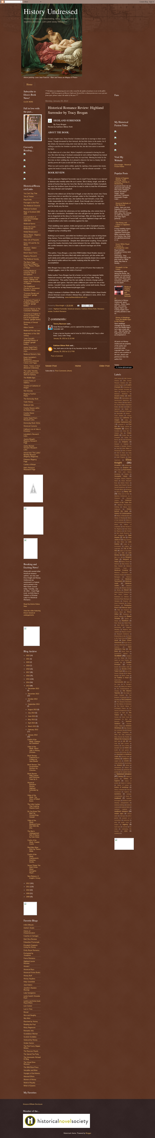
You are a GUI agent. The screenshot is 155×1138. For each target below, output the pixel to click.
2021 (28, 659)
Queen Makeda (119, 616)
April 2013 (31, 723)
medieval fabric (125, 807)
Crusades (117, 437)
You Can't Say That (30, 193)
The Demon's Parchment (124, 701)
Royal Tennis (127, 642)
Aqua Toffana (118, 402)
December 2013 (33, 688)
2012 (28, 883)
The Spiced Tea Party (31, 1054)
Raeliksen (125, 620)
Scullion (116, 669)
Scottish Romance (59, 311)
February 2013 (33, 729)
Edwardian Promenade (31, 942)
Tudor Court (125, 717)
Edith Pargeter (121, 457)
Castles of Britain (30, 464)
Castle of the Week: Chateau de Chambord (33, 741)
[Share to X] (87, 306)
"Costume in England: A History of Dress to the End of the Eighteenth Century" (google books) (32, 316)
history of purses (123, 785)
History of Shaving (119, 518)
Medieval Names (29, 224)
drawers (119, 765)
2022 (28, 655)
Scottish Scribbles (30, 1037)
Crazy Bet (126, 431)
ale (124, 741)
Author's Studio (29, 928)
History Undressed (51, 11)
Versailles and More (30, 1070)
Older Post (104, 366)
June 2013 (32, 716)
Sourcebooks (118, 682)
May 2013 (31, 719)
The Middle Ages (29, 378)
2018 (28, 669)
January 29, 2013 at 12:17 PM (63, 351)
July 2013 (31, 713)
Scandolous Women (121, 653)
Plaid (118, 609)
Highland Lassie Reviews (29, 962)
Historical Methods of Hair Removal (123, 204)
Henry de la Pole (123, 493)
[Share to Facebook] (89, 306)
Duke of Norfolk (127, 450)
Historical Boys (29, 969)
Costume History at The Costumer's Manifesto (32, 310)
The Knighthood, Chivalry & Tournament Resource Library (32, 288)
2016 (28, 676)
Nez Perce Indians (121, 594)
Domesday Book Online (32, 423)
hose (128, 789)
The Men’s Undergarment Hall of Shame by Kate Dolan (33, 834)
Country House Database (29, 414)
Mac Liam (125, 555)
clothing (117, 758)
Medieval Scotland (30, 209)
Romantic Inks (29, 1031)
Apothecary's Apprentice (121, 400)
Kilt (124, 537)
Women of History (30, 1079)
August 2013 (32, 709)
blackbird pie (118, 747)
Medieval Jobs (29, 405)
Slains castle (125, 675)
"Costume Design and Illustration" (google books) (31, 295)
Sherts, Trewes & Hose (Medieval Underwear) (32, 367)
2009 (28, 893)
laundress (117, 794)
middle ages (118, 813)
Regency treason (126, 631)
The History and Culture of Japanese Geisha (122, 224)
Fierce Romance (29, 958)
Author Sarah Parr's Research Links (30, 419)
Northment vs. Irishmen (121, 596)
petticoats (126, 820)
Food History (127, 469)
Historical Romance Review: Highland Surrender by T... (32, 787)
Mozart (26, 1012)
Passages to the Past (31, 203)
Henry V (118, 491)
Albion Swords (29, 327)
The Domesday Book (31, 399)
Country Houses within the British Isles (31, 409)
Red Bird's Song (123, 625)
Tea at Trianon (29, 196)
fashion (127, 767)
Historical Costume (30, 426)
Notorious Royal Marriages (121, 599)
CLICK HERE (28, 102)
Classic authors (124, 426)
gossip (116, 772)
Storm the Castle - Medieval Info (30, 228)
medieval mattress (120, 809)
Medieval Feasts (119, 574)
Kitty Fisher (120, 542)
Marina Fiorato (125, 561)
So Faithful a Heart (121, 677)
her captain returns (126, 772)
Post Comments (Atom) (63, 371)
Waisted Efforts (29, 1076)
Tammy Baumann (59, 324)
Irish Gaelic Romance (123, 533)
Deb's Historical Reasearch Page (29, 468)
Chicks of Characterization (29, 932)
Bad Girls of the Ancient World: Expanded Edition (122, 405)
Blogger (88, 1133)
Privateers (126, 614)
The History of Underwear (123, 704)
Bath (122, 407)
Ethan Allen (117, 469)
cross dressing (118, 763)
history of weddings (121, 787)
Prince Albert (118, 612)
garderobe (126, 769)
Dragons (125, 441)
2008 (28, 897)
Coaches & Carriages (31, 936)
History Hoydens (29, 979)
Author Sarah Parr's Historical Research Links (30, 349)
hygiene (126, 791)
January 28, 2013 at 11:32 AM (63, 338)
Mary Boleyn (125, 563)
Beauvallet (120, 413)
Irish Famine (127, 531)
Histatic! (26, 966)
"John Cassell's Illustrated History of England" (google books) (31, 341)
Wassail (129, 730)
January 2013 (32, 735)
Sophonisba (117, 680)
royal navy (117, 826)
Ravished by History (31, 1021)
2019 (28, 665)
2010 (28, 890)
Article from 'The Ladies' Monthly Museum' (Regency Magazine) (32, 454)
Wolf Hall (117, 741)
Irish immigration (119, 535)
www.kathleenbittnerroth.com (76, 297)
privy (115, 822)
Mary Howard (118, 566)
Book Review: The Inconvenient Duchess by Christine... (33, 767)
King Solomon (127, 539)
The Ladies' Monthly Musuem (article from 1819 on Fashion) (31, 373)
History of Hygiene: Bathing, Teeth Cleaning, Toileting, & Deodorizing (121, 181)
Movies (119, 590)
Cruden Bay (125, 435)
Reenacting (117, 627)
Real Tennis (117, 623)
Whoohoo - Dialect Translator (30, 249)
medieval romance (121, 811)
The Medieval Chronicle (32, 206)
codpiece (126, 758)
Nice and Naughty (30, 1015)
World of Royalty (29, 1083)
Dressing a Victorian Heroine (122, 446)
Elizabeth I (118, 465)
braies (127, 747)
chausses (117, 752)
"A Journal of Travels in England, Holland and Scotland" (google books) (32, 303)
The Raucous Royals (31, 1051)
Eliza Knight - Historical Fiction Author (122, 165)
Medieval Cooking (121, 570)
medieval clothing (119, 805)
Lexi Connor (28, 1006)
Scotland (117, 656)
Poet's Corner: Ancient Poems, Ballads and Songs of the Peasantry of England (32, 280)
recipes (116, 824)
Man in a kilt (118, 557)
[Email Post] (78, 305)
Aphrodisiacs (125, 398)
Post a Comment (57, 356)
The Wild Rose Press (31, 1067)
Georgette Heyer (120, 476)
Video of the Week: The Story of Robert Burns (33, 798)
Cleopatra (117, 428)
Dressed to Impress (121, 444)
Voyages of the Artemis (32, 1073)
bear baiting (125, 745)
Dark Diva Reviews (30, 939)
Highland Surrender (60, 309)
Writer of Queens (29, 1086)
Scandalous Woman (31, 1034)
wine (126, 831)
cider (130, 752)
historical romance (74, 309)
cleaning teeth (125, 756)
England (125, 467)
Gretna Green (125, 483)
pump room (125, 822)
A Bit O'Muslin (29, 925)
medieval (117, 798)
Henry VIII (127, 491)
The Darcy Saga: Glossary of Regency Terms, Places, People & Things (32, 265)
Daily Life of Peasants (31, 240)
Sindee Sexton (29, 1043)
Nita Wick (27, 1018)
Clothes (127, 428)
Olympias (117, 601)
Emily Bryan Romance (31, 950)
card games (125, 750)
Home (29, 84)
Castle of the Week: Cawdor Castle (33, 842)
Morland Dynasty (126, 587)
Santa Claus (125, 651)
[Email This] (82, 306)
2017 (28, 672)
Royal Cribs (28, 200)
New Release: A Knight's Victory (33, 877)
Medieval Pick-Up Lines (32, 330)
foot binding (117, 769)
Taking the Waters (126, 686)
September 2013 (33, 704)
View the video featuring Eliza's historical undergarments (32, 613)
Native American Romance (121, 592)
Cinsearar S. (121, 424)
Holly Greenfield (29, 982)
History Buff (28, 976)
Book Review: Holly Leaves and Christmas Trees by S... (33, 776)
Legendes (117, 548)
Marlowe (116, 563)
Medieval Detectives (121, 572)
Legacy (127, 546)
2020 (28, 662)
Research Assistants (123, 634)
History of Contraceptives (122, 513)
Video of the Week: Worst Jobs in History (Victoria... (33, 749)
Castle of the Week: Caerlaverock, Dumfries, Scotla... (33, 858)
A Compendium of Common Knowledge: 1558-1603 (31, 219)
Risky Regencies (29, 1027)
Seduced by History (30, 1040)
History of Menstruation (123, 515)
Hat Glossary (28, 391)
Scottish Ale (118, 662)
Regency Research (30, 256)
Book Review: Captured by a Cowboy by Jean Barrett (33, 758)
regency (125, 824)
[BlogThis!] (85, 306)
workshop (117, 833)
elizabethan (117, 767)
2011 (28, 887)
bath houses (125, 743)
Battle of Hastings (126, 411)
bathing (116, 745)
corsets (126, 761)
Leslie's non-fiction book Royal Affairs (32, 1002)
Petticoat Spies (126, 607)
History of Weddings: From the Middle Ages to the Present (122, 319)
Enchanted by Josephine (28, 954)
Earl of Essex (121, 452)
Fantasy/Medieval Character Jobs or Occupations (30, 272)
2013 (28, 686)
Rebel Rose (128, 623)
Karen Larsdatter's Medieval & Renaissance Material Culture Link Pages (31, 360)
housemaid (117, 791)
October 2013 (32, 699)
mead (127, 796)
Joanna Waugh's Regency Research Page (30, 441)
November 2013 (33, 694)
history (120, 776)
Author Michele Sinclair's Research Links (30, 448)
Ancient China (119, 396)
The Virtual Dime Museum (29, 1063)
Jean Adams (28, 985)
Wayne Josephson (123, 732)
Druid (118, 448)
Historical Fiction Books (32, 972)
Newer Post (51, 366)
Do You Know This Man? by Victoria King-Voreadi (33, 814)
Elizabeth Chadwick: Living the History (31, 946)
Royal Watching (120, 644)
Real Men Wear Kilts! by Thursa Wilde (33, 849)
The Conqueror (126, 699)
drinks (127, 765)
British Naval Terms (30, 253)
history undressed (119, 789)
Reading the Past (30, 1024)
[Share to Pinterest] (92, 306)
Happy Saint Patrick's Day (121, 485)
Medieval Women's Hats (32, 354)
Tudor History (28, 402)
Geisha (126, 474)
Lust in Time (28, 1009)
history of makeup (126, 783)
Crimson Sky (118, 433)
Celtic (126, 420)
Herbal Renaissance (31, 232)
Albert (116, 391)
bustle (116, 750)
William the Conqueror (121, 739)
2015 (28, 679)
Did (122, 439)
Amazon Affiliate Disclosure (32, 1104)
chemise (124, 752)
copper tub (117, 761)
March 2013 (32, 726)
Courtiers (116, 431)
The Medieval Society (31, 259)
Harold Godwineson (119, 487)
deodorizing (128, 763)
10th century (118, 378)
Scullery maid (125, 666)
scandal (125, 826)
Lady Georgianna (29, 993)
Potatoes (126, 609)
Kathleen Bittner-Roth (89, 309)
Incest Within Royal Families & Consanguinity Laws (121, 246)
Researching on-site (120, 636)
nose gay (122, 815)
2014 (28, 682)
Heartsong (128, 489)
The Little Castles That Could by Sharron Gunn (33, 806)
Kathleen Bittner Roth (61, 345)
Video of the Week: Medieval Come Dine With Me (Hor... (33, 824)
